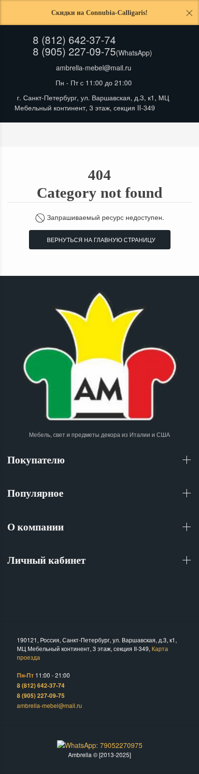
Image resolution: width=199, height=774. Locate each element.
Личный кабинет (47, 560)
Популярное (36, 493)
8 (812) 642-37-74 (74, 39)
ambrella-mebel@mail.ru (93, 67)
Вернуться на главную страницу (100, 239)
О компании (36, 527)
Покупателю (37, 460)
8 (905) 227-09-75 (74, 51)
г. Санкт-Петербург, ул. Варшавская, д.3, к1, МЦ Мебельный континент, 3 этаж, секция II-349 (91, 102)
